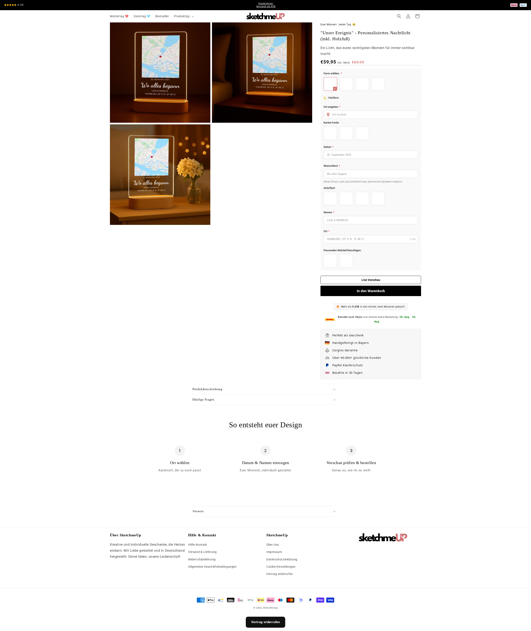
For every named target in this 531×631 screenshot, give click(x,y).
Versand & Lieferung (202, 552)
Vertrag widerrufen (279, 574)
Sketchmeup (270, 607)
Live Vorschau (371, 280)
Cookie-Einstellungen (281, 566)
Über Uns (272, 544)
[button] (183, 16)
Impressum (274, 552)
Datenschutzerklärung (281, 559)
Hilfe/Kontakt (197, 544)
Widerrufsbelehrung (202, 559)
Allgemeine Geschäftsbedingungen (212, 566)
